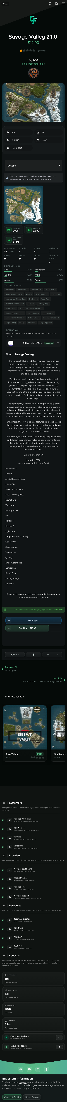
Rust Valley (12, 754)
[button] (27, 628)
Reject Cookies (32, 1097)
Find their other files (33, 63)
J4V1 (35, 60)
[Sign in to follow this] (33, 654)
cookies (22, 1082)
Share (16, 654)
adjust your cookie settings (39, 1085)
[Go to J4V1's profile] (33, 73)
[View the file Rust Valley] (25, 727)
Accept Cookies (13, 1097)
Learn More (58, 609)
